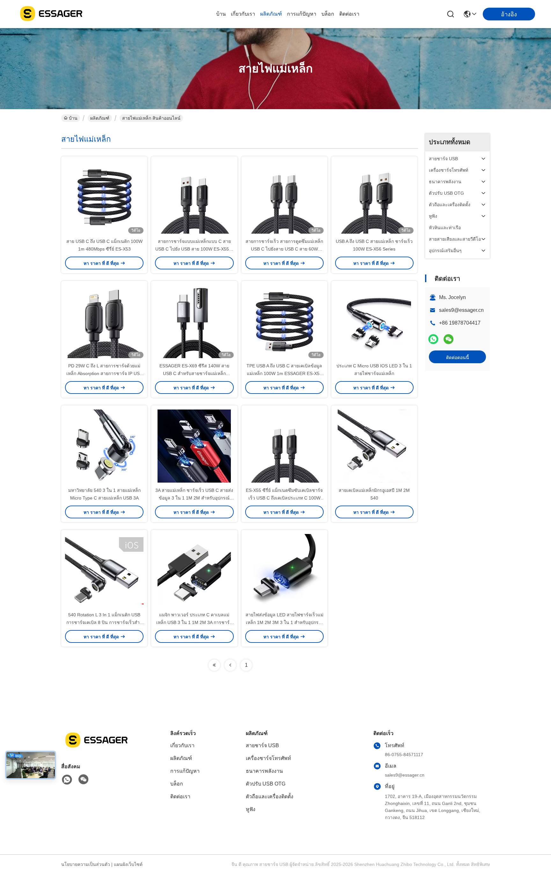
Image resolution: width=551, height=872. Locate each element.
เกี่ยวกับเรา (243, 14)
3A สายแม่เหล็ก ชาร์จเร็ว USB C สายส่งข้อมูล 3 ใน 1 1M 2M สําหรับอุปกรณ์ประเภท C (194, 498)
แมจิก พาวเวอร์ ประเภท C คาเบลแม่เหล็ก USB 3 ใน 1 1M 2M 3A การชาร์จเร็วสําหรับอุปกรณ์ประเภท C (194, 622)
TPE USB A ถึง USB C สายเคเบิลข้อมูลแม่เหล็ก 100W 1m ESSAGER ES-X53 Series (284, 373)
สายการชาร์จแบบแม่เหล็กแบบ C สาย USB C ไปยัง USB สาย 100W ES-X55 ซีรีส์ (194, 249)
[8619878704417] (67, 780)
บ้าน (221, 14)
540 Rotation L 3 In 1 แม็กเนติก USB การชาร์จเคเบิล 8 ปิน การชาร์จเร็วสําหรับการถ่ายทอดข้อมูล (104, 622)
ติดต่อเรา (349, 14)
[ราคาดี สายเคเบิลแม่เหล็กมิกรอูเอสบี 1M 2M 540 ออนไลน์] (374, 446)
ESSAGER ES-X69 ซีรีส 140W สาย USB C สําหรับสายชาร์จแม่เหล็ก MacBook (194, 373)
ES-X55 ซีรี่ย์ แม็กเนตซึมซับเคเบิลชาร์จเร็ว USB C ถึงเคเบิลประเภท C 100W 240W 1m (284, 498)
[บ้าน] (96, 747)
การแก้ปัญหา (301, 14)
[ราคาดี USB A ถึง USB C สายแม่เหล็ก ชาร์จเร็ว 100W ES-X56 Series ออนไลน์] (374, 197)
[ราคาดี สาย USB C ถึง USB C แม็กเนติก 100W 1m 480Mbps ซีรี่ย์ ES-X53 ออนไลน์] (104, 197)
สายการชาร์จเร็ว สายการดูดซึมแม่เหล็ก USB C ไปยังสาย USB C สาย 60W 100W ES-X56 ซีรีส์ (284, 249)
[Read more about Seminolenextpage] (214, 665)
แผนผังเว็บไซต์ (128, 864)
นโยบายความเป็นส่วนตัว (85, 864)
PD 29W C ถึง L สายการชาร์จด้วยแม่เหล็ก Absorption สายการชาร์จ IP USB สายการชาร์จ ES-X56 (104, 373)
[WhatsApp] (433, 339)
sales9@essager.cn (461, 310)
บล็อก (327, 14)
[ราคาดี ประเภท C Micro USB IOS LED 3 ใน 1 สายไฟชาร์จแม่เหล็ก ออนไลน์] (374, 321)
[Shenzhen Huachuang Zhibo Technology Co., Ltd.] (51, 14)
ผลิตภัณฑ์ (271, 14)
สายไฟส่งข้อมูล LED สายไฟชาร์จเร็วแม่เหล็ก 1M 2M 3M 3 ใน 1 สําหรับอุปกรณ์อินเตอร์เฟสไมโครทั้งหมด (284, 622)
